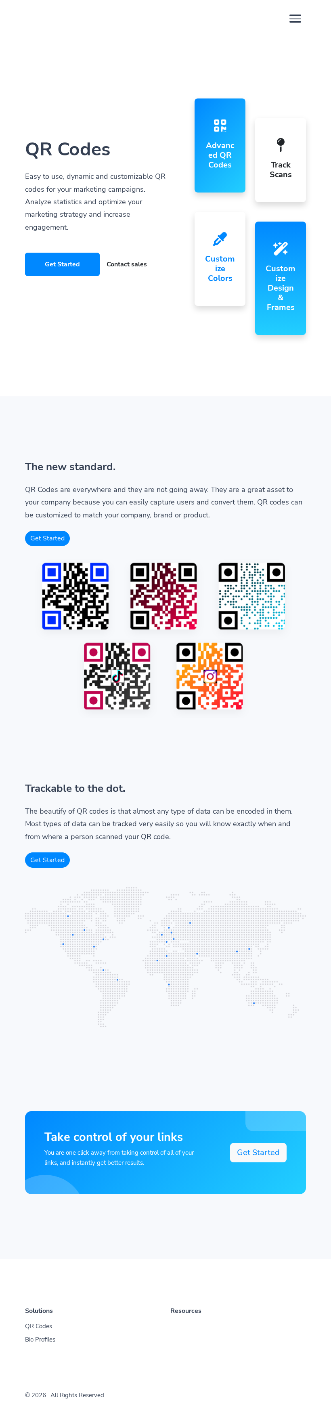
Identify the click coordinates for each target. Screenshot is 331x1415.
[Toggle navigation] (295, 18)
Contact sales (127, 264)
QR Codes (38, 1326)
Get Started (62, 264)
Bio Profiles (40, 1339)
